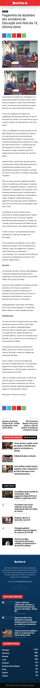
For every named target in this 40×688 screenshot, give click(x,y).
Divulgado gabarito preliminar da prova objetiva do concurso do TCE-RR (26, 530)
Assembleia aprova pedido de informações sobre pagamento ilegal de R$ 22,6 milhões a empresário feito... (26, 494)
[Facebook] (14, 587)
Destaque (11, 8)
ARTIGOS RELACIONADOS (12, 437)
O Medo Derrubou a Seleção (25, 456)
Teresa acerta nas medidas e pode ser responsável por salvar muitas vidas (26, 633)
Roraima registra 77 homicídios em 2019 (22, 519)
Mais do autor (30, 437)
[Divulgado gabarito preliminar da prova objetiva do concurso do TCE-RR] (7, 531)
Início (3, 8)
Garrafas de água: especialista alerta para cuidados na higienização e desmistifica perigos (25, 542)
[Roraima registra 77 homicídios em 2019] (7, 520)
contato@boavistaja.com (23, 581)
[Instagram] (20, 587)
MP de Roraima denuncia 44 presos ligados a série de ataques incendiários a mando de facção (29, 425)
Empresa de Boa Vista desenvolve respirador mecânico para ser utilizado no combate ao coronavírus (26, 621)
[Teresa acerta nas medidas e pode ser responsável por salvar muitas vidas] (7, 633)
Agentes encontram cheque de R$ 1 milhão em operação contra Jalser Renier (11, 424)
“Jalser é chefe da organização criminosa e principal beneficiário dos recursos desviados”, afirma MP (26, 606)
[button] (37, 3)
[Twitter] (26, 587)
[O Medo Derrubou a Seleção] (7, 458)
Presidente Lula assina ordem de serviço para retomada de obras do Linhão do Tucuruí (26, 508)
